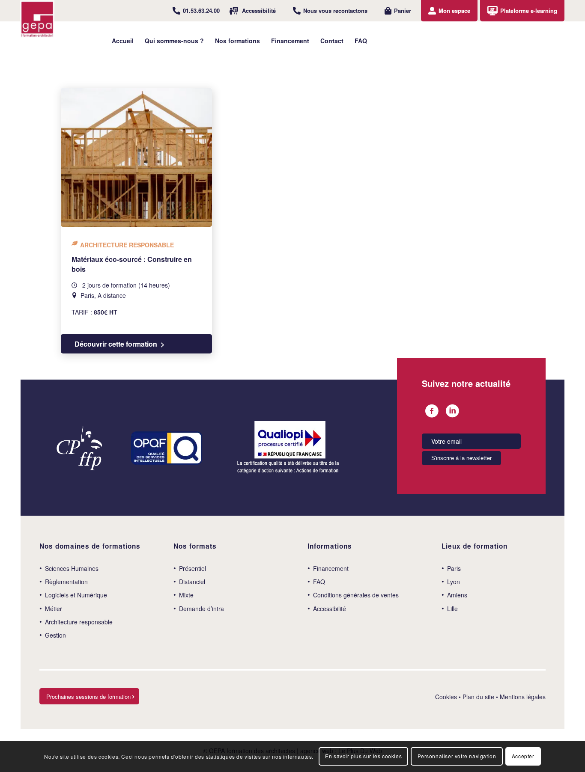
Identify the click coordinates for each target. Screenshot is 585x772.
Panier (402, 10)
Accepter (523, 756)
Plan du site (478, 696)
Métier (53, 608)
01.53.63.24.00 (201, 10)
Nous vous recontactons (335, 10)
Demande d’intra (201, 608)
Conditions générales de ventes (356, 595)
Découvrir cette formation (116, 343)
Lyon (453, 581)
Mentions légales (523, 696)
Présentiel (192, 568)
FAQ (319, 581)
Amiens (457, 595)
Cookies (446, 696)
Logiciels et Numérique (76, 595)
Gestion (55, 635)
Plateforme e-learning (528, 10)
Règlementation (66, 581)
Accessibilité (259, 10)
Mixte (186, 595)
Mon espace (454, 10)
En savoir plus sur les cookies (363, 756)
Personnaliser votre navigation (457, 756)
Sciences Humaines (71, 568)
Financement (331, 568)
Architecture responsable (79, 622)
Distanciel (192, 581)
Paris (454, 568)
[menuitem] (196, 10)
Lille (452, 608)
